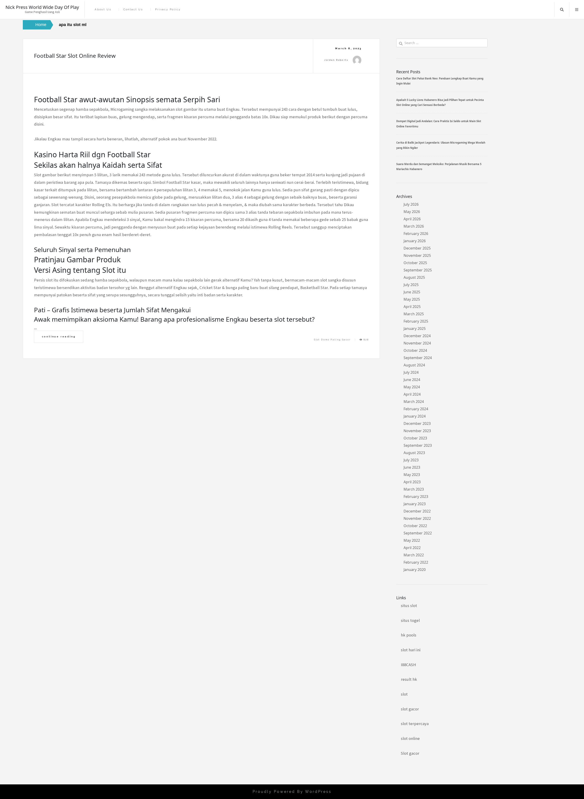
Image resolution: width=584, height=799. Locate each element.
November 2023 (417, 430)
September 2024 (418, 357)
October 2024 (415, 350)
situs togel (410, 620)
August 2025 (414, 277)
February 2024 (416, 408)
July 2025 (411, 284)
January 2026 (415, 240)
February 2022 (416, 562)
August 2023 (414, 452)
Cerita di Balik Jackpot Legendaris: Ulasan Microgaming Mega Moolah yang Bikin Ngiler (440, 145)
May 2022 (412, 540)
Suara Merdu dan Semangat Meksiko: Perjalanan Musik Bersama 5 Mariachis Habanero (438, 166)
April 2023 (412, 481)
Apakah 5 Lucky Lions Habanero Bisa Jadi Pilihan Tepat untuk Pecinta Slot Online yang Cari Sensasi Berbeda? (440, 102)
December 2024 (417, 335)
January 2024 (415, 416)
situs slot (409, 605)
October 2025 (415, 262)
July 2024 (411, 372)
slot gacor (410, 709)
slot (404, 694)
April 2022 (412, 547)
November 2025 (417, 255)
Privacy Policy (167, 9)
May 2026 (412, 211)
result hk (409, 679)
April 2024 (412, 394)
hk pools (408, 635)
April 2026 (412, 218)
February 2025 (416, 321)
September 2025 (418, 270)
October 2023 (415, 438)
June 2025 (412, 291)
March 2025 (414, 313)
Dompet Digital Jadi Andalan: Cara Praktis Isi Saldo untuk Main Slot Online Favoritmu (438, 123)
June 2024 (412, 379)
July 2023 (411, 460)
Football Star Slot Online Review (75, 55)
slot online (410, 738)
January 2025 (415, 328)
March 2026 (414, 226)
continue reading (59, 336)
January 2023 (415, 503)
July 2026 (411, 204)
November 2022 (417, 518)
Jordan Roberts (336, 60)
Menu (576, 9)
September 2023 (418, 445)
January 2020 (415, 569)
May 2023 (412, 474)
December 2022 (417, 511)
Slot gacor (410, 753)
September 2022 (418, 533)
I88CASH (408, 664)
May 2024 (412, 386)
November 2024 (417, 343)
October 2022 (415, 525)
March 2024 (414, 401)
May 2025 (412, 299)
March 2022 (414, 554)
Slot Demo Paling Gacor (332, 339)
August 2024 (414, 365)
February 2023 (416, 496)
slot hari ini (410, 649)
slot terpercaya (415, 723)
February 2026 (416, 233)
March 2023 (414, 489)
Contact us (133, 9)
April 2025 (412, 306)
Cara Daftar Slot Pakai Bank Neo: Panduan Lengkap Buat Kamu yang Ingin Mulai (439, 81)
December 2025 (417, 248)
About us (103, 9)
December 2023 (417, 423)
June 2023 (412, 467)
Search (562, 9)
